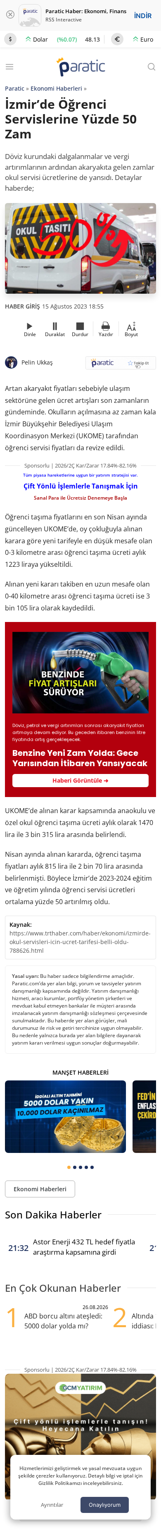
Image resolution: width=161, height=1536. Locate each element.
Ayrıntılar (52, 1504)
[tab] (69, 1167)
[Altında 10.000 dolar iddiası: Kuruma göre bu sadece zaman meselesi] (65, 1116)
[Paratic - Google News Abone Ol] (120, 365)
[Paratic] (80, 67)
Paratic (14, 88)
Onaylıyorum (105, 1504)
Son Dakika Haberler (53, 1214)
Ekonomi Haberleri (56, 88)
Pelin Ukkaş (37, 362)
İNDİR (143, 16)
